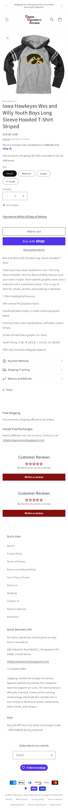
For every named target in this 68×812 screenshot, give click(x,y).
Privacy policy (38, 799)
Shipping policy (17, 804)
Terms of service (55, 799)
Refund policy (22, 799)
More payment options (34, 249)
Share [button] (9, 389)
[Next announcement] (61, 6)
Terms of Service (16, 561)
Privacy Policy (14, 553)
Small (9, 173)
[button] (7, 19)
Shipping (6, 139)
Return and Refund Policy (21, 569)
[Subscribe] (51, 755)
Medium (26, 173)
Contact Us (13, 600)
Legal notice (55, 804)
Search (11, 545)
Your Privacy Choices (18, 577)
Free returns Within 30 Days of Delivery (25, 216)
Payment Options (16, 609)
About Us (12, 585)
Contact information (37, 804)
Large (43, 173)
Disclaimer (13, 616)
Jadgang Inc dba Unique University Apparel (32, 795)
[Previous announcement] (6, 6)
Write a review (34, 477)
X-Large (10, 181)
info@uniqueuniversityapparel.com (23, 440)
